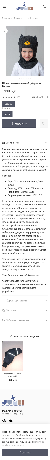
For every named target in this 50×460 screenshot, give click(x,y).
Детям (16, 18)
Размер (6, 108)
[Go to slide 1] (19, 78)
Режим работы (12, 410)
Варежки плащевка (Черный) (12, 374)
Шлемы (34, 18)
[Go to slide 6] (28, 78)
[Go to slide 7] (30, 78)
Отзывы (8, 103)
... (25, 18)
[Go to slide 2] (21, 78)
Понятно (25, 452)
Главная (6, 18)
